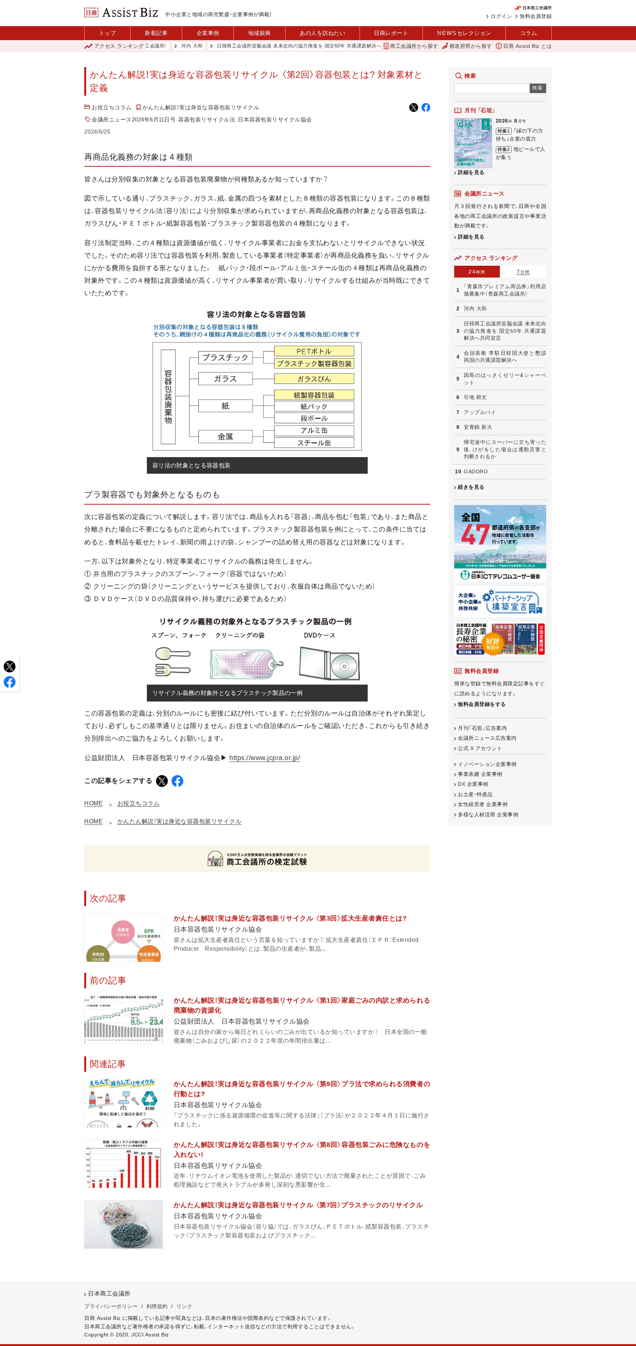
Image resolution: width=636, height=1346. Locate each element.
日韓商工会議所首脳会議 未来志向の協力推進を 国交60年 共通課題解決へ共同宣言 (275, 46)
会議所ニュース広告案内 (487, 738)
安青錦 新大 (478, 427)
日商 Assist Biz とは (527, 46)
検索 (538, 88)
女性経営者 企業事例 (483, 804)
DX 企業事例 (473, 784)
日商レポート (391, 33)
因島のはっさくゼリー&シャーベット (505, 378)
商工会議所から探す (414, 46)
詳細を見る (471, 172)
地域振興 (259, 33)
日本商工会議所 (109, 1293)
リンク (184, 1306)
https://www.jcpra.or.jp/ (264, 758)
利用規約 (157, 1306)
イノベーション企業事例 (487, 764)
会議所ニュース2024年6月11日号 (134, 119)
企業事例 (208, 33)
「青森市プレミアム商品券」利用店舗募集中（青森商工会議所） (505, 290)
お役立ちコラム (112, 107)
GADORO (476, 471)
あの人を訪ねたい (322, 33)
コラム (528, 33)
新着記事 (156, 33)
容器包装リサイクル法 (206, 119)
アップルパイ (480, 412)
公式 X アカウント (480, 748)
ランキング (119, 46)
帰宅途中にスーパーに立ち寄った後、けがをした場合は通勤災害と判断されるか (505, 449)
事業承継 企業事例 (480, 774)
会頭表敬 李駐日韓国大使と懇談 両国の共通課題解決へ (505, 356)
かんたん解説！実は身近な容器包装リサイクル (200, 107)
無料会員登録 (536, 16)
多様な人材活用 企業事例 (488, 814)
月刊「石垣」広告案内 (482, 728)
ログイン (501, 16)
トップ (107, 33)
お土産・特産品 (475, 794)
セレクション (464, 33)
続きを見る (471, 487)
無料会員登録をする (482, 704)
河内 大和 (158, 46)
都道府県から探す (470, 46)
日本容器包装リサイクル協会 (275, 119)
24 (477, 272)
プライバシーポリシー (111, 1306)
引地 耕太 (475, 397)
